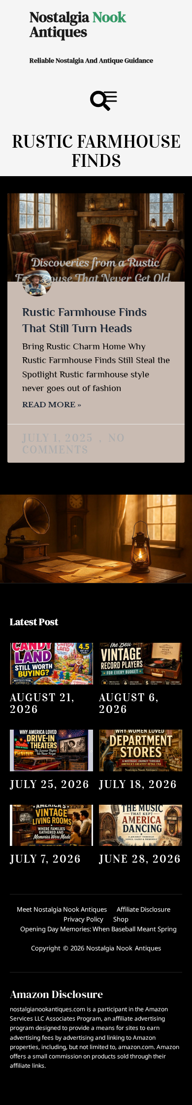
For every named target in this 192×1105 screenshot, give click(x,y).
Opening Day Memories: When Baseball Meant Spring (98, 928)
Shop (120, 919)
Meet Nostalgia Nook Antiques (62, 909)
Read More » (51, 404)
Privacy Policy (83, 919)
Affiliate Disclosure (143, 909)
